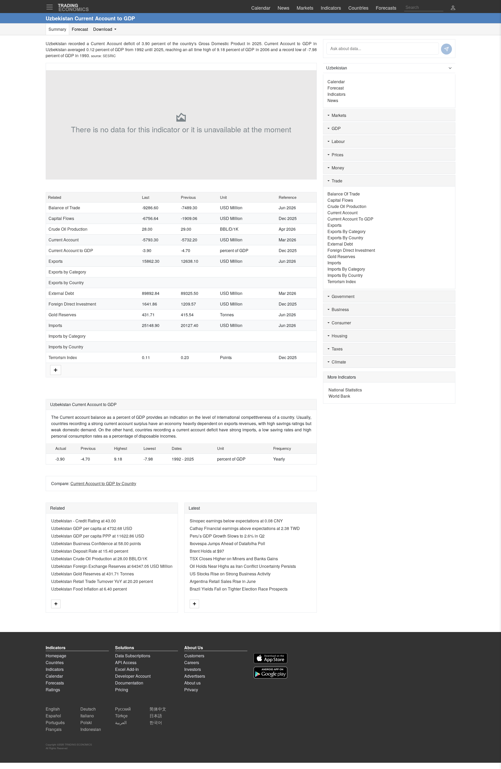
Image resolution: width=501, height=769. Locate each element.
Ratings (53, 690)
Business (339, 309)
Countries (55, 662)
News (332, 100)
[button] (453, 8)
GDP (335, 128)
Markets (338, 115)
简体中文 (158, 709)
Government (342, 296)
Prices (336, 155)
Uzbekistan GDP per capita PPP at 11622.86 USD (97, 536)
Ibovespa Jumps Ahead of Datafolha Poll (227, 543)
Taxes (336, 349)
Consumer (340, 323)
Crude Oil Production (68, 229)
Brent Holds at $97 (207, 551)
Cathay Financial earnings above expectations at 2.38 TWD (245, 528)
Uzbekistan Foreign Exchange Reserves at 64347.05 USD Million (111, 566)
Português (55, 722)
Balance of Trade (64, 208)
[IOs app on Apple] (270, 658)
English (53, 709)
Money (337, 168)
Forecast (335, 88)
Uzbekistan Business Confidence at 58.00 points (96, 543)
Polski (86, 722)
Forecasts (55, 683)
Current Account (64, 240)
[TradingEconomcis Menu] (51, 7)
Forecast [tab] (80, 29)
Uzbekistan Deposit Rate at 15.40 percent (89, 551)
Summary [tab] (57, 29)
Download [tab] (103, 29)
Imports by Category (67, 336)
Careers (191, 662)
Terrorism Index (63, 357)
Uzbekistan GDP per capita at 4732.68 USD (91, 528)
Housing (338, 336)
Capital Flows (61, 218)
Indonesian (90, 729)
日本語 (156, 716)
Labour (337, 141)
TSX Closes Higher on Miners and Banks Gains (234, 559)
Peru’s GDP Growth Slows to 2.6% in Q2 (227, 536)
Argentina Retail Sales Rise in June (223, 581)
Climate (338, 362)
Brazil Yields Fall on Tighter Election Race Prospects (239, 589)
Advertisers (194, 676)
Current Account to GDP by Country (103, 483)
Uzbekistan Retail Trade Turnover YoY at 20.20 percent (102, 581)
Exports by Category (67, 272)
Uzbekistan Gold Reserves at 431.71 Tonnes (92, 574)
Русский (123, 709)
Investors (192, 669)
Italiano (87, 716)
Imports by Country (66, 347)
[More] (55, 369)
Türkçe (121, 716)
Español (53, 716)
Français (54, 729)
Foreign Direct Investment (72, 304)
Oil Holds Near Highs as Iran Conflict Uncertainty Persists (243, 566)
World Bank (339, 396)
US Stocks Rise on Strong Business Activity (230, 574)
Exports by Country (66, 282)
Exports (56, 261)
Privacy (191, 690)
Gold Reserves (62, 315)
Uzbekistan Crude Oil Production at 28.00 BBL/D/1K (99, 559)
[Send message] (446, 49)
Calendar (336, 82)
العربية (121, 722)
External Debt (61, 293)
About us (192, 683)
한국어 (156, 722)
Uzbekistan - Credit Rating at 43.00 (83, 521)
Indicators (336, 94)
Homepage (56, 656)
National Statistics (345, 390)
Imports (55, 325)
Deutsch (88, 709)
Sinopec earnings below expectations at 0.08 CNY (236, 521)
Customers (194, 656)
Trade (336, 181)
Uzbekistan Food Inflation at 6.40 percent (89, 589)
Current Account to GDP (71, 250)
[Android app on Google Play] (270, 672)
